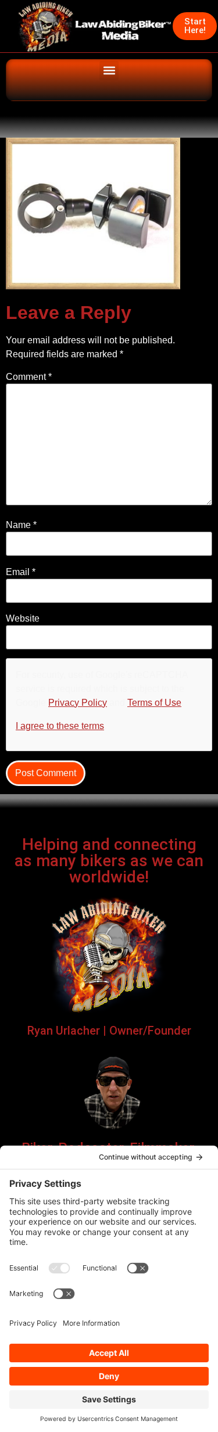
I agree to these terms (60, 726)
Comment (29, 377)
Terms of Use (154, 703)
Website (23, 618)
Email (20, 572)
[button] (109, 70)
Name (21, 525)
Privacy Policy (77, 703)
